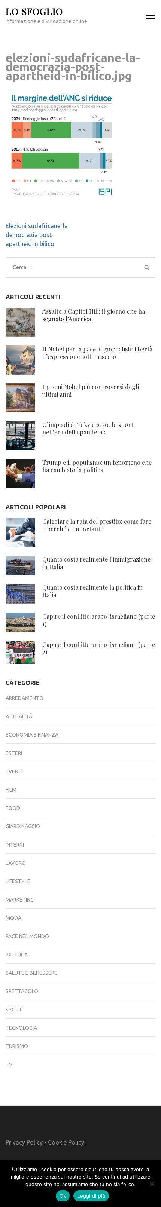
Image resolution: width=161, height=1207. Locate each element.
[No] (151, 1183)
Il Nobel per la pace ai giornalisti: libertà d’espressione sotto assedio (97, 352)
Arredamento (24, 698)
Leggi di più (91, 1196)
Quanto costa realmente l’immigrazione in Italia (96, 563)
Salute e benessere (31, 973)
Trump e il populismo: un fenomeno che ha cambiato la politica (97, 466)
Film (11, 790)
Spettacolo (22, 991)
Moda (13, 918)
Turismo (17, 1046)
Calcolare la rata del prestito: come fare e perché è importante (96, 525)
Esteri (14, 753)
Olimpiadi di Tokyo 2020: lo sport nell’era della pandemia (87, 428)
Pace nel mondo (27, 936)
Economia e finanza (32, 735)
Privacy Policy (24, 1142)
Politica (17, 955)
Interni (15, 845)
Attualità (19, 716)
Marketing (20, 900)
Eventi (14, 771)
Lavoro (16, 863)
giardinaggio (23, 826)
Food (13, 808)
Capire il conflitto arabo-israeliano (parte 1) (98, 620)
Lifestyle (18, 881)
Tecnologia (21, 1028)
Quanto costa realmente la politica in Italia (92, 591)
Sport (14, 1010)
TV (9, 1065)
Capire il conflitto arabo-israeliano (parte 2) (98, 648)
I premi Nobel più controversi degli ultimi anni (90, 390)
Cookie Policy (66, 1142)
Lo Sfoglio (34, 11)
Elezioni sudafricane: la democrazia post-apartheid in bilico (37, 234)
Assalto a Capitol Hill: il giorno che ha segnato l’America (93, 315)
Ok (63, 1196)
